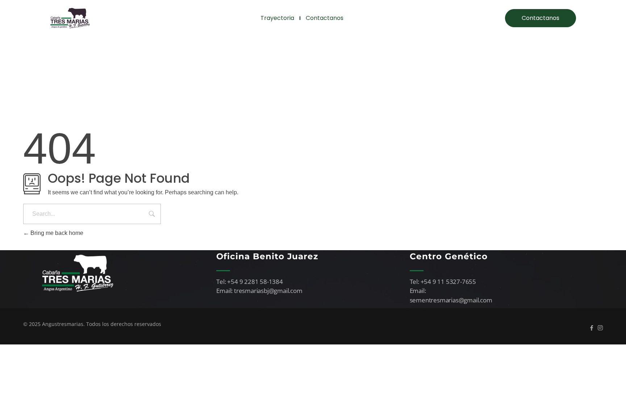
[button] (540, 18)
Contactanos (324, 18)
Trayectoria (277, 18)
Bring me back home (56, 233)
